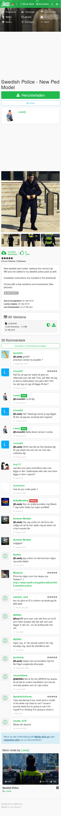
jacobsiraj (18, 657)
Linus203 (18, 371)
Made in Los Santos (11, 806)
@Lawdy (17, 356)
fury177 (17, 464)
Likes (27, 254)
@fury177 (18, 618)
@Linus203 (19, 398)
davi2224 (18, 353)
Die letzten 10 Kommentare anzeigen (30, 345)
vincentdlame (20, 675)
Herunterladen (32, 95)
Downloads (12, 254)
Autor (24, 395)
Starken (17, 554)
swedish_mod (20, 596)
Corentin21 (19, 485)
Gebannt (33, 500)
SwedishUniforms (22, 696)
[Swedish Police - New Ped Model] (30, 201)
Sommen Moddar (22, 518)
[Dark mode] (52, 4)
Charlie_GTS (19, 720)
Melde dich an (42, 736)
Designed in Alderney (11, 803)
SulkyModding (21, 500)
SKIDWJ (17, 614)
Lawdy (22, 112)
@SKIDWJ (18, 678)
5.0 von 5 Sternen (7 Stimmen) (13, 261)
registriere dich (12, 739)
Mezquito (18, 572)
